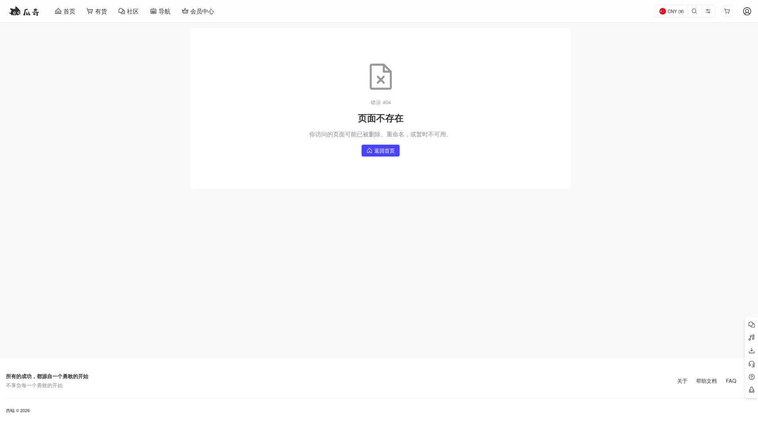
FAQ (731, 380)
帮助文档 (706, 380)
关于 (682, 380)
